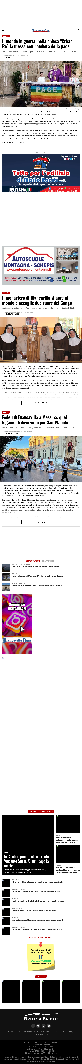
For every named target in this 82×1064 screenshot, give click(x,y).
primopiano (40, 148)
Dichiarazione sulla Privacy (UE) (51, 1031)
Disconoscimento (42, 1034)
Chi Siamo (11, 1031)
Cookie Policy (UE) (68, 1031)
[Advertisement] (41, 14)
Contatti (19, 1031)
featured (31, 148)
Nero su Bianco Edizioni (31, 1031)
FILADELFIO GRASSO (12, 314)
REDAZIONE (9, 57)
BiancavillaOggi (20, 148)
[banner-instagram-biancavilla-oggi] (17, 653)
